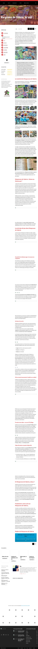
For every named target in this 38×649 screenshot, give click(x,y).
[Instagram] (21, 573)
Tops (24, 648)
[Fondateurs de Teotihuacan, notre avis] (14, 552)
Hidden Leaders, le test (23, 557)
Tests (2, 14)
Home (18, 648)
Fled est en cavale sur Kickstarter (4, 570)
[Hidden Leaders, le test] (23, 552)
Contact (34, 648)
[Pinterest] (33, 29)
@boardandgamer (25, 605)
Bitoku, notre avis (5, 556)
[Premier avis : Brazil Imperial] (33, 552)
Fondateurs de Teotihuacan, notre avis (14, 558)
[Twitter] (31, 29)
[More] (36, 29)
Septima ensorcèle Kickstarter (4, 584)
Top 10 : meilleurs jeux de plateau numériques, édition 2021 (21, 639)
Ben (20, 566)
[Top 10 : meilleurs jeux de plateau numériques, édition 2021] (15, 639)
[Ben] (16, 569)
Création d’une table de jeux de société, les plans (21, 635)
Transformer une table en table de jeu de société (21, 631)
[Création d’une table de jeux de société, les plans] (15, 635)
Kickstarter (3, 571)
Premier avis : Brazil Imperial (31, 557)
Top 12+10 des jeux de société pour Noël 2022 (5, 573)
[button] (36, 3)
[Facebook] (29, 29)
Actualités (21, 648)
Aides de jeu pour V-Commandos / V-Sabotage (5, 581)
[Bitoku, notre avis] (5, 552)
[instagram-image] (3, 610)
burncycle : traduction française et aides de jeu (5, 578)
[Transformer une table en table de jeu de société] (15, 631)
